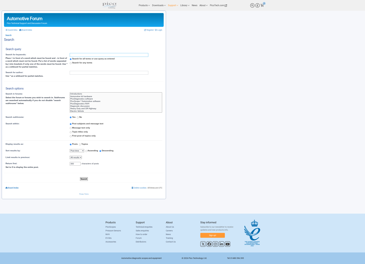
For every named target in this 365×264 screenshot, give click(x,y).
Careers (169, 230)
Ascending (92, 150)
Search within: (13, 123)
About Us (170, 227)
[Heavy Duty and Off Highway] (116, 108)
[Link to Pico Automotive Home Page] (109, 5)
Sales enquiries (142, 230)
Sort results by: (13, 150)
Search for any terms (82, 63)
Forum (139, 238)
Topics (84, 144)
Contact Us (171, 242)
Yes (74, 117)
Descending (107, 150)
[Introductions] (116, 94)
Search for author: (14, 72)
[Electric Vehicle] (116, 111)
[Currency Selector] (257, 5)
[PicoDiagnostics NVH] (116, 103)
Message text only (81, 128)
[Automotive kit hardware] (116, 96)
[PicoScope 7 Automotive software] (116, 101)
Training (169, 238)
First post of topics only (84, 136)
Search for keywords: (16, 54)
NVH (108, 234)
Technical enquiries (144, 227)
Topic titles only (80, 132)
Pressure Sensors (113, 230)
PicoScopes (111, 227)
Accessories (111, 242)
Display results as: (15, 144)
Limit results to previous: (18, 157)
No (80, 117)
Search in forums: (14, 94)
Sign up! (212, 235)
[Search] (252, 5)
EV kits (108, 238)
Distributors (141, 242)
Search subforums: (15, 117)
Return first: (11, 163)
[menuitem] (158, 30)
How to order (141, 234)
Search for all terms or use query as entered (93, 59)
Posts (75, 144)
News (168, 234)
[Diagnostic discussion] (116, 106)
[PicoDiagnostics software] (116, 99)
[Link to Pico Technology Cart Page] (262, 5)
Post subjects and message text (87, 123)
